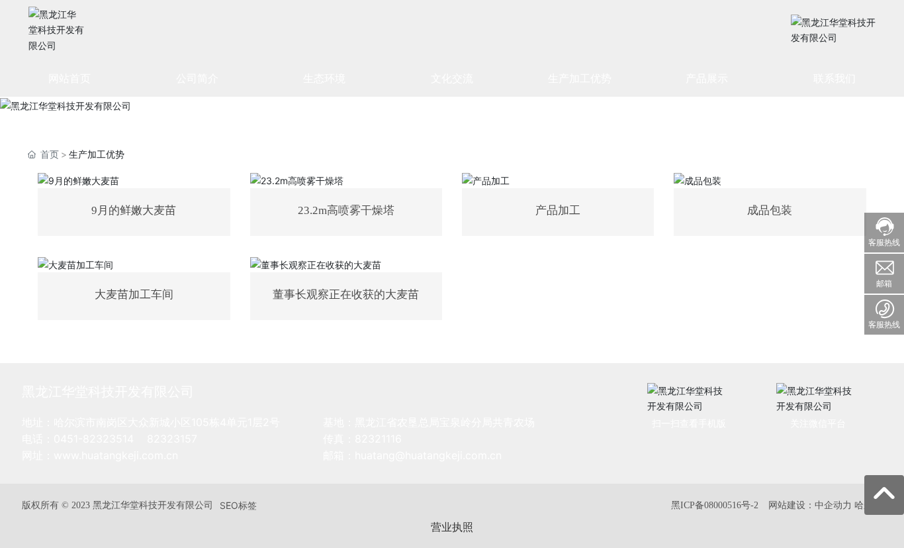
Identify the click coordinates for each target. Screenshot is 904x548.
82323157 (172, 438)
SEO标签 (238, 505)
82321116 (378, 438)
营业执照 (452, 526)
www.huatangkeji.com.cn (116, 455)
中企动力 (833, 504)
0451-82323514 (94, 438)
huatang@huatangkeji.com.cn (428, 455)
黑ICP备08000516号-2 (714, 505)
